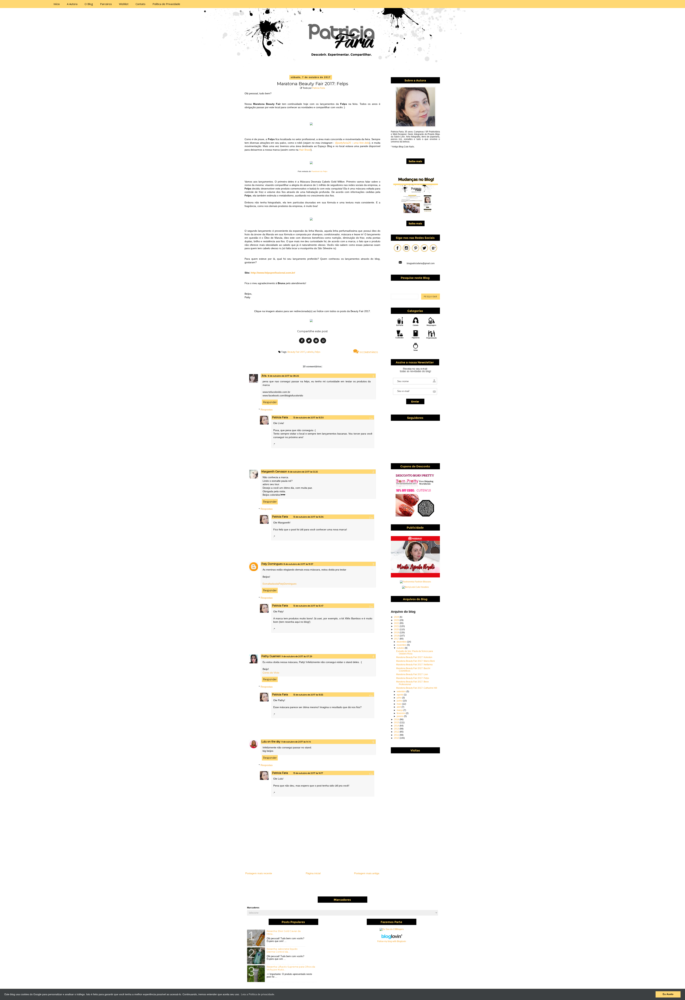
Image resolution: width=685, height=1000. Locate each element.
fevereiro (401, 713)
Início (57, 4)
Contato (140, 4)
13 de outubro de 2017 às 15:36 (308, 516)
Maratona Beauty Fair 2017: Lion (412, 674)
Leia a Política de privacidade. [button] (258, 994)
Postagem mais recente (258, 873)
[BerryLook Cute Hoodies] (415, 587)
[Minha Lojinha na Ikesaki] (415, 576)
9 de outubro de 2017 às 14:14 (296, 741)
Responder (270, 402)
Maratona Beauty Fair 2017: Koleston (414, 657)
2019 (397, 632)
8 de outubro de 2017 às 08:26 (283, 375)
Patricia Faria (318, 88)
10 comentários (368, 352)
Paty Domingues (272, 563)
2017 (397, 638)
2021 (397, 626)
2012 (397, 732)
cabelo (310, 351)
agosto (400, 694)
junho (400, 701)
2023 (397, 620)
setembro (401, 691)
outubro (401, 648)
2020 (397, 629)
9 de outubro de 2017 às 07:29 (297, 656)
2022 (397, 623)
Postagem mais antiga (366, 873)
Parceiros (106, 4)
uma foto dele (361, 142)
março (400, 710)
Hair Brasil (305, 149)
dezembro (402, 642)
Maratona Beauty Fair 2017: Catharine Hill (416, 688)
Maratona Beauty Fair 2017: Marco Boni (415, 661)
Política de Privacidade (166, 4)
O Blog (89, 4)
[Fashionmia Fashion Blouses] (415, 581)
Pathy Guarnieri (271, 656)
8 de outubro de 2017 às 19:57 (298, 564)
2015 (397, 722)
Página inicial (313, 873)
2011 (397, 735)
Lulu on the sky (270, 741)
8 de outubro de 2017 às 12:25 (303, 471)
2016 (397, 719)
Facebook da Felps (319, 171)
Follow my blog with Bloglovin (391, 941)
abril (399, 707)
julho (399, 697)
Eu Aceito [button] (668, 994)
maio (399, 704)
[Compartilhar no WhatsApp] (323, 341)
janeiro (400, 716)
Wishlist (123, 4)
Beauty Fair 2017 (296, 351)
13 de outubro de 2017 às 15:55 (308, 694)
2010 (397, 738)
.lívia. (264, 375)
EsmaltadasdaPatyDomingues (279, 583)
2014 (397, 725)
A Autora (72, 4)
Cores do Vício (271, 672)
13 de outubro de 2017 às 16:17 (308, 773)
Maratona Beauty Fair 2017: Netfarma (414, 664)
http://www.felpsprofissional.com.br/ (273, 272)
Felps (317, 351)
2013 (397, 728)
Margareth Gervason (274, 471)
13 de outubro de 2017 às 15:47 (308, 605)
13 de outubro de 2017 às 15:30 (308, 417)
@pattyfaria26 (343, 142)
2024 (397, 617)
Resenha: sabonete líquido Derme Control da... (282, 950)
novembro (402, 645)
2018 (397, 635)
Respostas (267, 409)
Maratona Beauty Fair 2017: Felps (412, 678)
